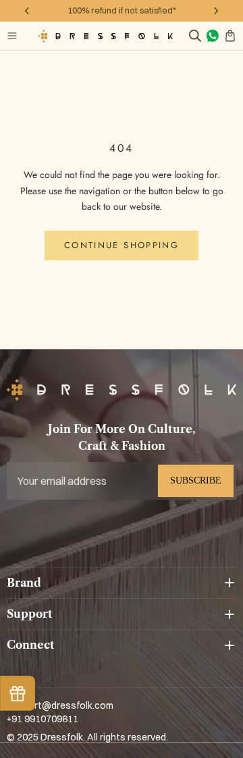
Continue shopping (121, 245)
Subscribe (195, 480)
